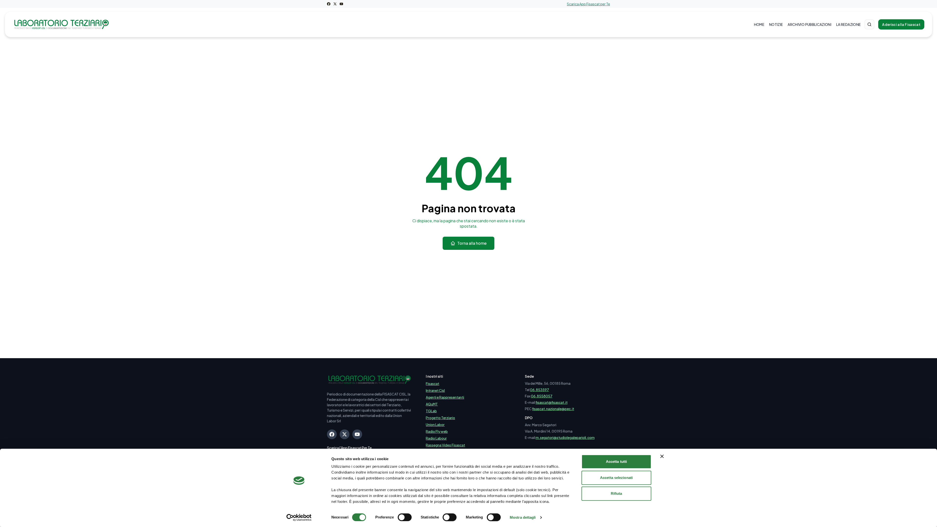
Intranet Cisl (435, 390)
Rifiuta (616, 493)
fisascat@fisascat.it (552, 402)
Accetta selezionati (616, 478)
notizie (776, 24)
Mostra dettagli (523, 517)
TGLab (431, 411)
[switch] (405, 517)
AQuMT (432, 404)
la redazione (848, 24)
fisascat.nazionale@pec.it (553, 408)
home (759, 24)
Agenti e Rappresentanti (445, 397)
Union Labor (435, 424)
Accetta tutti (616, 461)
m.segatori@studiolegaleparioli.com (565, 437)
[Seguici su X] (335, 4)
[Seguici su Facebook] (328, 4)
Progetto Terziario (440, 418)
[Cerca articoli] (869, 24)
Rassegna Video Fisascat (445, 445)
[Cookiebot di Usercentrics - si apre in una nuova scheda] (299, 517)
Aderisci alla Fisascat (901, 24)
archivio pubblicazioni (809, 24)
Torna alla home (472, 243)
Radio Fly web (437, 431)
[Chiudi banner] (662, 456)
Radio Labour (436, 438)
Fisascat (432, 383)
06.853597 (539, 389)
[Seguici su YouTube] (341, 4)
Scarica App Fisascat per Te (588, 4)
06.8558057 (541, 396)
